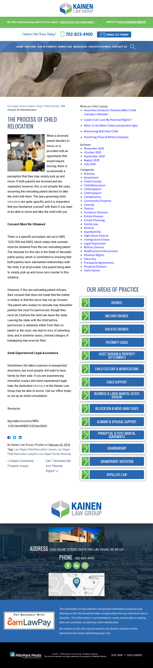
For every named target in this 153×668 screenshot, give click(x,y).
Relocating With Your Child (101, 131)
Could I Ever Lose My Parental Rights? (108, 119)
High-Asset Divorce (96, 235)
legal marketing (72, 656)
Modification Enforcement (101, 251)
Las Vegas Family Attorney (55, 454)
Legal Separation (95, 243)
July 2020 (90, 164)
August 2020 (91, 160)
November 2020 (94, 148)
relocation (13, 201)
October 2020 (92, 152)
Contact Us (119, 46)
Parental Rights (94, 255)
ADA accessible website (132, 22)
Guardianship (92, 231)
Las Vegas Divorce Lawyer (21, 106)
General (89, 228)
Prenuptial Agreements (99, 262)
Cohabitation (92, 197)
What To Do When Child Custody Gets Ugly (111, 125)
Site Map (117, 655)
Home (19, 46)
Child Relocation (94, 185)
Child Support (93, 189)
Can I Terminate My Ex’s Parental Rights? (58, 466)
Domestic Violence (96, 212)
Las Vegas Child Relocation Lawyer (35, 449)
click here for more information (77, 22)
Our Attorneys (47, 46)
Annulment (91, 177)
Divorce (88, 208)
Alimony (89, 173)
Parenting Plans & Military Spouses (106, 137)
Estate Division (93, 216)
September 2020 (94, 156)
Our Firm (30, 46)
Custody (89, 204)
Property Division (95, 266)
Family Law (65, 46)
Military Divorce (94, 247)
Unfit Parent (92, 270)
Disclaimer (134, 655)
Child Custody (51, 106)
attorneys (39, 386)
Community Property (97, 201)
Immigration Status (97, 239)
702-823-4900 (79, 34)
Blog (39, 106)
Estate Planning (94, 220)
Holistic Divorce (99, 46)
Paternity (90, 259)
